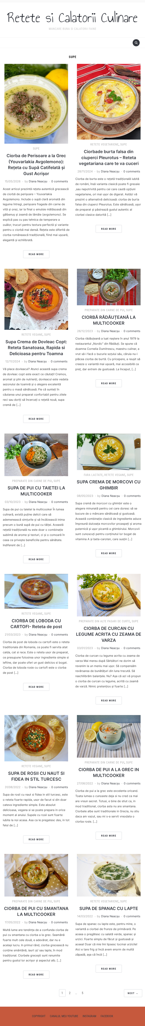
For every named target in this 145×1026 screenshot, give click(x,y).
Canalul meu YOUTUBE (64, 1016)
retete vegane (32, 334)
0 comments (59, 181)
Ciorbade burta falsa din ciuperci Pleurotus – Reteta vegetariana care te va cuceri (109, 157)
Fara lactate (93, 475)
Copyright (38, 1016)
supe (36, 148)
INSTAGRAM (89, 1016)
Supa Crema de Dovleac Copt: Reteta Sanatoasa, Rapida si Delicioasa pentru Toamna (36, 347)
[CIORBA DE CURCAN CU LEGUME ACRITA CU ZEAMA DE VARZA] (109, 595)
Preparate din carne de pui (104, 310)
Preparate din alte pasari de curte (104, 621)
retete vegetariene (104, 144)
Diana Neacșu (38, 181)
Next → (133, 993)
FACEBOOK (107, 1016)
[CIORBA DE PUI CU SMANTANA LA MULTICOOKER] (36, 875)
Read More (36, 254)
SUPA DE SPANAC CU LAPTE (108, 908)
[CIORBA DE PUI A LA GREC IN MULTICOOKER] (109, 736)
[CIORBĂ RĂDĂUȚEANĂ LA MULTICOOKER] (109, 286)
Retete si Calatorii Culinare (72, 17)
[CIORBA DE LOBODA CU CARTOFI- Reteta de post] (36, 591)
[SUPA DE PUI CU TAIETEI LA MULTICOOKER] (36, 454)
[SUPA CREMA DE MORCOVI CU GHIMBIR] (109, 451)
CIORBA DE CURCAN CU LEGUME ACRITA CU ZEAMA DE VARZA (108, 634)
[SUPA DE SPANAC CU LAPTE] (109, 875)
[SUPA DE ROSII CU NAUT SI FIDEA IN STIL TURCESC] (36, 738)
